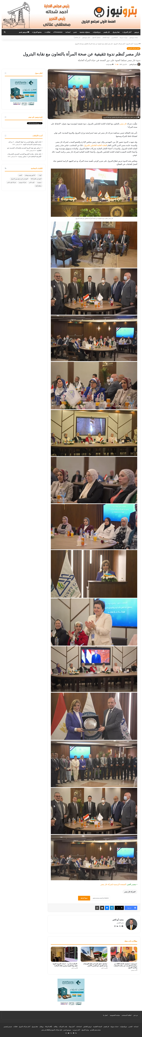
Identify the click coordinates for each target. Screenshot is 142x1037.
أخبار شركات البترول (119, 44)
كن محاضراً (77, 37)
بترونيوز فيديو (23, 32)
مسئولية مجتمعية (85, 32)
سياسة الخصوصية (115, 1015)
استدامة (67, 32)
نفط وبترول (116, 32)
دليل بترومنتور (86, 37)
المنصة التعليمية (97, 1026)
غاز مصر (123, 124)
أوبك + (39, 175)
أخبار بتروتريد (76, 1030)
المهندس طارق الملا (36, 178)
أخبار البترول (127, 32)
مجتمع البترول (37, 32)
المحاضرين (114, 37)
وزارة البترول (85, 1030)
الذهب (20, 175)
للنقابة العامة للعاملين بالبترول (95, 145)
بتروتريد (39, 182)
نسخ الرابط (84, 898)
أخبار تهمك (72, 1026)
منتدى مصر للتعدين (95, 1030)
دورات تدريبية (123, 37)
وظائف (55, 1026)
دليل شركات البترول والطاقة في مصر (51, 1030)
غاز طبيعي (106, 32)
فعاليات (48, 32)
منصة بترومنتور (133, 37)
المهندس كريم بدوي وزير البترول (19, 178)
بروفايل (41, 1026)
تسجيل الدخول (96, 37)
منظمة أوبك (38, 186)
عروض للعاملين (87, 1026)
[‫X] (120, 926)
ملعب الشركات (63, 1026)
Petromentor (58, 32)
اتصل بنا (105, 1015)
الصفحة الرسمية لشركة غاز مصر (113, 884)
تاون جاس (31, 182)
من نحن (135, 1015)
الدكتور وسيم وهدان (30, 175)
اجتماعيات (79, 1026)
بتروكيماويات (97, 32)
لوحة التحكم (106, 37)
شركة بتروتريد (22, 182)
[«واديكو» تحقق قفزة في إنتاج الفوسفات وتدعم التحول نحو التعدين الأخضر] (94, 954)
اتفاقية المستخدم (127, 1015)
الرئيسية (136, 44)
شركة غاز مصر (129, 892)
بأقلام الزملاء (48, 1026)
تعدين (75, 32)
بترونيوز (136, 32)
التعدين (130, 1026)
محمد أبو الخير (133, 64)
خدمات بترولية (115, 1026)
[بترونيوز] (71, 15)
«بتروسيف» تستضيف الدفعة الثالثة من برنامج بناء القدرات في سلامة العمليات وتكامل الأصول (125, 965)
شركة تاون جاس (11, 182)
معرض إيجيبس (8, 1026)
